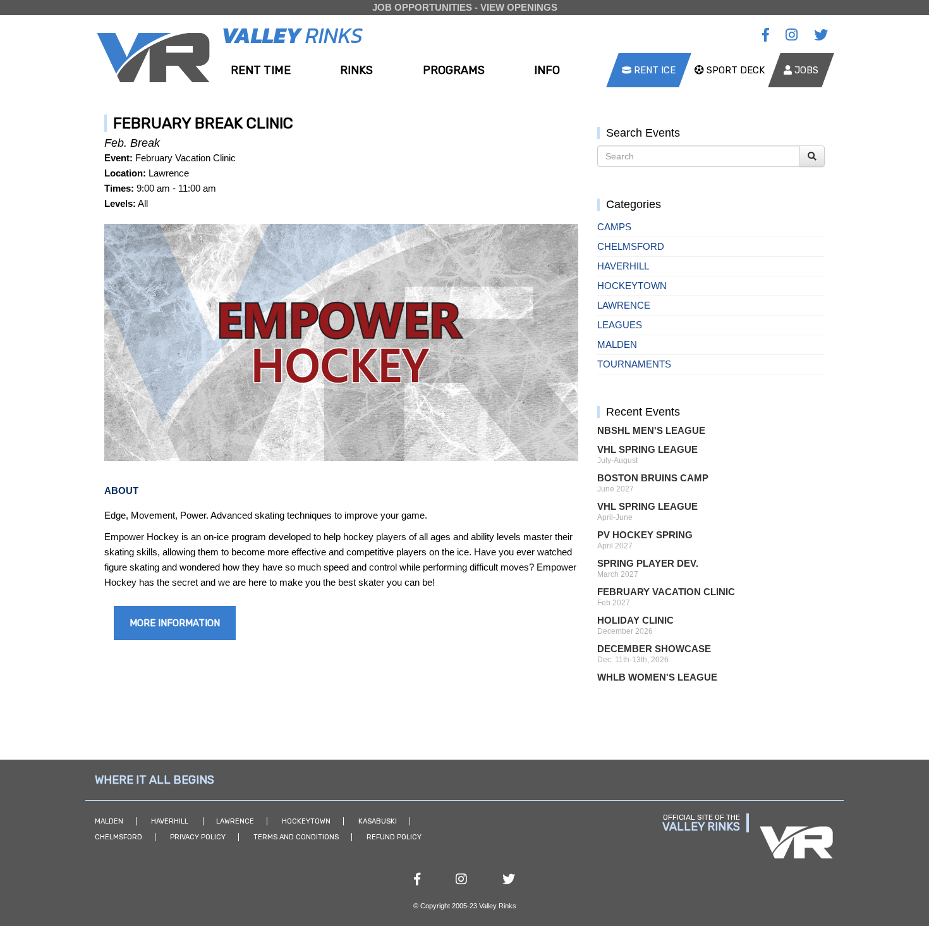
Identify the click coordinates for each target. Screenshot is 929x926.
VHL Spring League (647, 449)
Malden (617, 344)
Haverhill (623, 266)
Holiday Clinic (635, 620)
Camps (614, 226)
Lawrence (623, 305)
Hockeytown (632, 285)
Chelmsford (630, 246)
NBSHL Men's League (651, 430)
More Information (175, 623)
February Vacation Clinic (666, 591)
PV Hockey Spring (645, 534)
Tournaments (634, 364)
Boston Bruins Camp (652, 477)
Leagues (619, 324)
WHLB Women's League (657, 677)
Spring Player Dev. (647, 563)
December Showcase (654, 648)
